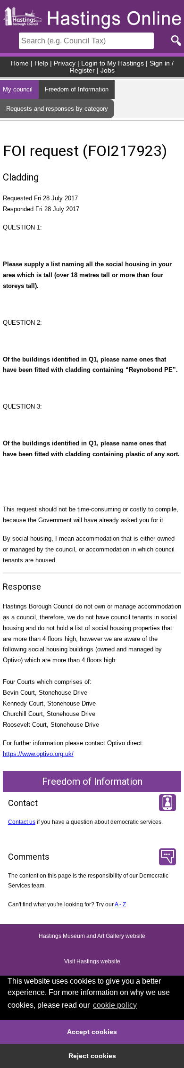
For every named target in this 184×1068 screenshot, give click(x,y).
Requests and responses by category (57, 108)
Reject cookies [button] (92, 1056)
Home (20, 63)
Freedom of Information (77, 89)
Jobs (107, 70)
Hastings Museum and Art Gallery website (92, 936)
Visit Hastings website (92, 961)
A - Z (120, 904)
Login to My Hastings (112, 63)
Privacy (64, 63)
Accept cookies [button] (92, 1031)
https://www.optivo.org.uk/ (38, 753)
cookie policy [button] (115, 1005)
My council (18, 89)
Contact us (21, 822)
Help (41, 63)
